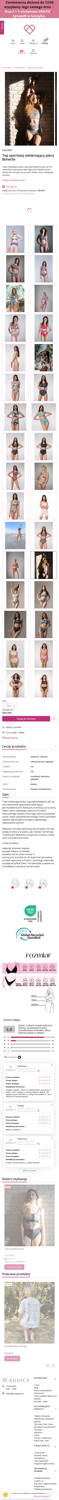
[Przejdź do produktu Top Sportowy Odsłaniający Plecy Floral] (15, 239)
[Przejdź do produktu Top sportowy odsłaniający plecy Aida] (15, 446)
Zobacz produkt (14, 1267)
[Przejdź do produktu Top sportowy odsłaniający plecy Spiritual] (44, 683)
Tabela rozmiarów (42, 1416)
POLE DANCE (19, 68)
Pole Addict (6, 68)
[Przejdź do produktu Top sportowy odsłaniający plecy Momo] (15, 417)
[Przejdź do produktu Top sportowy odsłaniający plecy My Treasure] (44, 269)
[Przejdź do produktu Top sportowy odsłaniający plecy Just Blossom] (44, 328)
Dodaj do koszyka (26, 718)
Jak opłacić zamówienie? (45, 1427)
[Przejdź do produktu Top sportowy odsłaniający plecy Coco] (44, 417)
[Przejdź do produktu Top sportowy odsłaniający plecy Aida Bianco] (44, 506)
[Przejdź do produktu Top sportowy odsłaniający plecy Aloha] (44, 357)
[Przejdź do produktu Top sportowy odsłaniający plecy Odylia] (44, 387)
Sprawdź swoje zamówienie (40, 1456)
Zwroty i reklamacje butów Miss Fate (43, 1439)
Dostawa (38, 1429)
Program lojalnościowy (44, 1463)
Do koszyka (12, 1358)
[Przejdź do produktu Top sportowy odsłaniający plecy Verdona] (15, 624)
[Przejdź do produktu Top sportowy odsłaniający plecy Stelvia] (15, 595)
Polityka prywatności (43, 1489)
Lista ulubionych (41, 1461)
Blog (36, 1387)
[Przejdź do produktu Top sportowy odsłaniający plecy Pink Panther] (44, 654)
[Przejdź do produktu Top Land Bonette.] (29, 1215)
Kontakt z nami (40, 1401)
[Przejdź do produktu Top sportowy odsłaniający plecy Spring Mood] (15, 535)
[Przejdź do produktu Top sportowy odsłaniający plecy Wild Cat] (44, 535)
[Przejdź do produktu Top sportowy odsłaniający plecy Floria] (15, 357)
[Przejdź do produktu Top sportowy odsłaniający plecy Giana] (44, 624)
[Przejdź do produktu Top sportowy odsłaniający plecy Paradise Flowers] (15, 298)
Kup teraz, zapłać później (45, 1483)
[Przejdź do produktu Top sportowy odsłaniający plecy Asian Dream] (15, 683)
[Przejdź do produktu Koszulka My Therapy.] (29, 1313)
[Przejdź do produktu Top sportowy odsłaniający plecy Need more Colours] (15, 328)
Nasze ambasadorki (43, 1390)
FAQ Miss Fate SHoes (43, 1424)
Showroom (39, 1393)
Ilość (4, 701)
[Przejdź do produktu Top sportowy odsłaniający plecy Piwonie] (44, 298)
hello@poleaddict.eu (15, 1393)
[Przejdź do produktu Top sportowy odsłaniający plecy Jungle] (15, 269)
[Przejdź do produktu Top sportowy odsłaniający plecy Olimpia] (44, 476)
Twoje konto (39, 1452)
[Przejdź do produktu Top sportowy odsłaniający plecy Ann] (15, 506)
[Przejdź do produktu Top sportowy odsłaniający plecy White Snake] (15, 654)
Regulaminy (39, 1486)
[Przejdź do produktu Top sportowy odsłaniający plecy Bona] (44, 446)
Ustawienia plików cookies (42, 1479)
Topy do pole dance (35, 68)
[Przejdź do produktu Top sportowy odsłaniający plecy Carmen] (15, 476)
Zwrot (36, 1435)
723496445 (11, 1386)
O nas (36, 1385)
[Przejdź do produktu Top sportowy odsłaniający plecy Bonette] (44, 565)
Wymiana (38, 1432)
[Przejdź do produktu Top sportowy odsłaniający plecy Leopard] (15, 565)
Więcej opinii (29, 1170)
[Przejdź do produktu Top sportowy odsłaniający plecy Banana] (15, 387)
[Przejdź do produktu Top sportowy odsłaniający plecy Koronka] (44, 239)
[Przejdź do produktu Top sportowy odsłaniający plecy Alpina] (44, 595)
